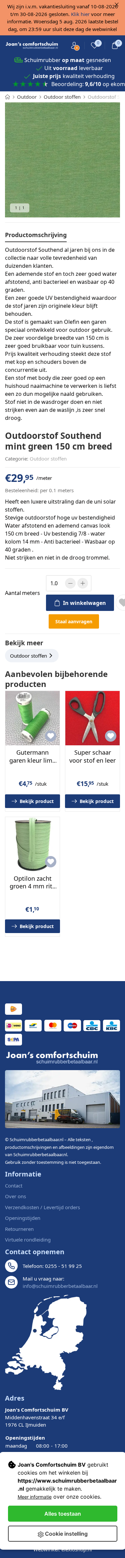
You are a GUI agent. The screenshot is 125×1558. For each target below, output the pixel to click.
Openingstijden (22, 1218)
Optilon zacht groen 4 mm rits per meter (32, 886)
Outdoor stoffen (48, 458)
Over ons (15, 1196)
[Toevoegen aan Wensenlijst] (50, 736)
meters (22, 593)
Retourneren (19, 1229)
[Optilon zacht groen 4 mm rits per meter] (32, 844)
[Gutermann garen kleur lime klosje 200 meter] (32, 718)
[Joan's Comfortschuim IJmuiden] (46, 1342)
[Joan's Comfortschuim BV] (32, 45)
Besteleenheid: (22, 490)
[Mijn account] (74, 45)
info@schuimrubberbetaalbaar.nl (60, 1286)
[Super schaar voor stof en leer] (92, 718)
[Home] (7, 96)
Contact (13, 1185)
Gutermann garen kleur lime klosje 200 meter (32, 760)
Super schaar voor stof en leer (92, 756)
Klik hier (80, 14)
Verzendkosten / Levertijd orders (42, 1207)
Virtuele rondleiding (28, 1239)
